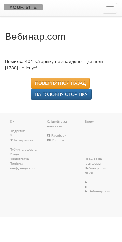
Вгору (89, 121)
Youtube (57, 140)
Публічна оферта (23, 149)
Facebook (58, 135)
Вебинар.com (95, 168)
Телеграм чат (24, 140)
